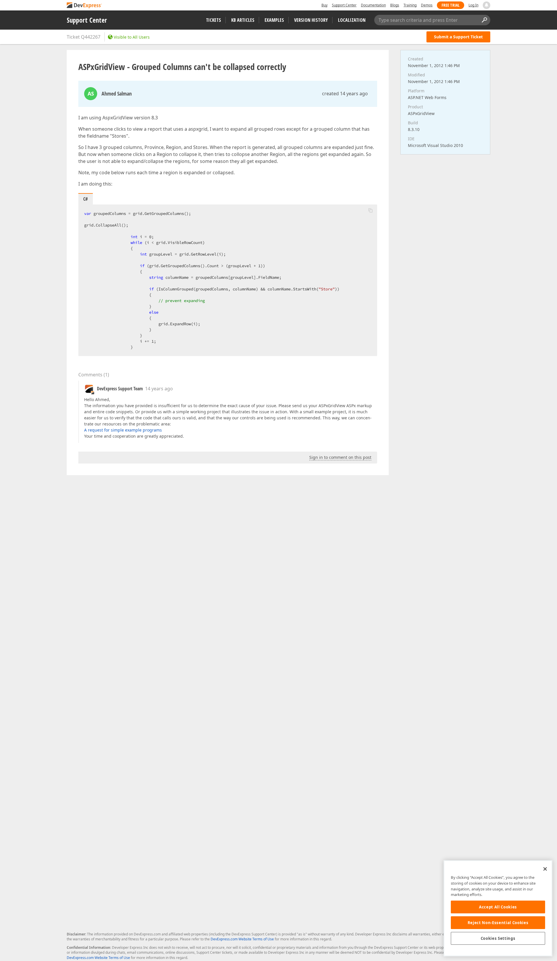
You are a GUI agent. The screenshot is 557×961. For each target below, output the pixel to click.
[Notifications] (486, 5)
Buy (324, 5)
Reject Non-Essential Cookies (498, 922)
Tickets (213, 20)
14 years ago (159, 388)
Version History (311, 20)
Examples (274, 20)
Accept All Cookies (498, 907)
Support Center (344, 5)
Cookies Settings (498, 938)
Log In (473, 5)
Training (410, 5)
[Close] (545, 869)
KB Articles (242, 20)
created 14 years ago (345, 93)
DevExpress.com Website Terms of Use (242, 939)
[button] (370, 210)
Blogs (394, 5)
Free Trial (451, 5)
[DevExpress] (84, 5)
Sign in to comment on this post (340, 457)
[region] (498, 908)
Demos (427, 5)
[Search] (484, 20)
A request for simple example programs (123, 430)
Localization (352, 20)
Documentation (373, 5)
